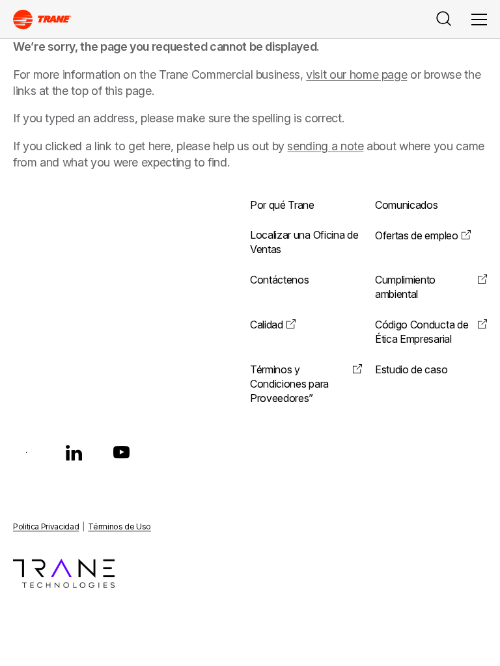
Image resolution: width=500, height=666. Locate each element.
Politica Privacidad (46, 526)
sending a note (325, 146)
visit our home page (356, 74)
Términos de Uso (119, 526)
